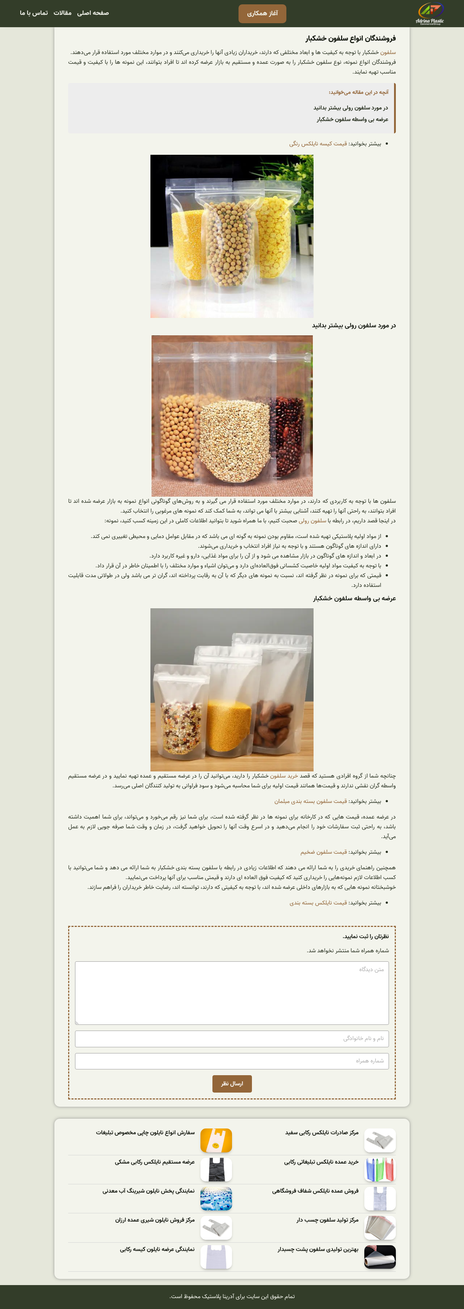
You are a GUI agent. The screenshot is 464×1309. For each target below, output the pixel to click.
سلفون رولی (312, 521)
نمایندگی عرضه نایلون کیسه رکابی (157, 1249)
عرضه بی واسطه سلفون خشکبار (352, 119)
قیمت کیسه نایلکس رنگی (318, 144)
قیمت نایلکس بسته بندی (318, 903)
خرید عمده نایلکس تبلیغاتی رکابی (321, 1162)
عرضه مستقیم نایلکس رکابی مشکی (155, 1162)
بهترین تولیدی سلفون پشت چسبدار (318, 1249)
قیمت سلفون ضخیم (324, 852)
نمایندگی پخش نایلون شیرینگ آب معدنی (149, 1191)
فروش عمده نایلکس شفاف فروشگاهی (315, 1191)
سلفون (388, 52)
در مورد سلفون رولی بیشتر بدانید (351, 108)
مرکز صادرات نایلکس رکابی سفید (322, 1133)
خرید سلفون (284, 776)
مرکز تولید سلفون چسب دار (328, 1220)
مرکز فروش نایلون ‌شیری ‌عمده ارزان (155, 1220)
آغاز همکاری (262, 13)
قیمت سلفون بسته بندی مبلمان (310, 801)
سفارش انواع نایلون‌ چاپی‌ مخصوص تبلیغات (145, 1133)
